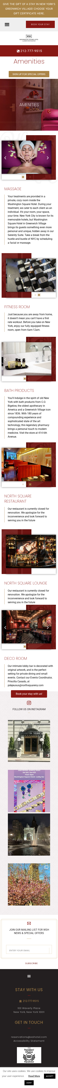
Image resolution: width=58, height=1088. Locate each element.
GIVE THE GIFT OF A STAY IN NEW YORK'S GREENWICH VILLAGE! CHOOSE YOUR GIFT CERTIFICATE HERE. (29, 8)
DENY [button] (29, 1083)
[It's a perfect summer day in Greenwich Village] (29, 741)
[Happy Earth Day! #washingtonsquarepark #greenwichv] (29, 884)
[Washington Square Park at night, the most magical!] (29, 834)
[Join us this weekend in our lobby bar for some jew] (29, 791)
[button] (7, 24)
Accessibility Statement (29, 1040)
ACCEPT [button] (49, 1076)
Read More (34, 1076)
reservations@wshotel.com (29, 1037)
